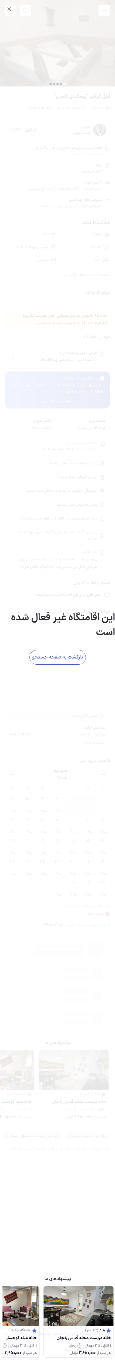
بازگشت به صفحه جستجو (57, 657)
